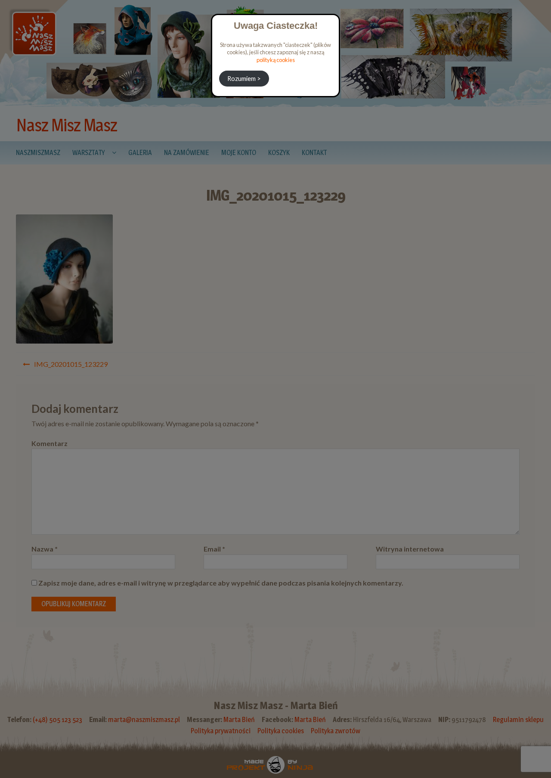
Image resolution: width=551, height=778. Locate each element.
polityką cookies (276, 59)
